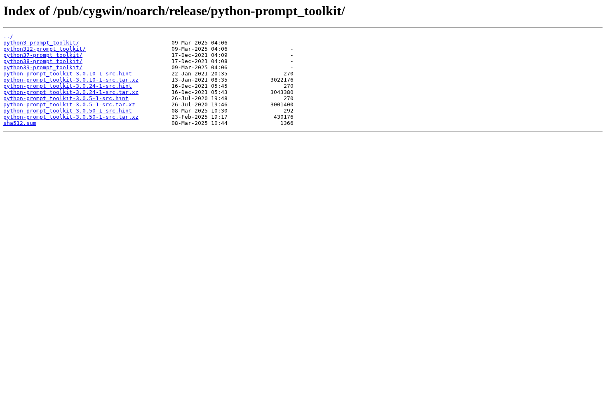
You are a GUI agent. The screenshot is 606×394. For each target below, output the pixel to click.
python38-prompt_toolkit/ (42, 61)
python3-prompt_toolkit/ (41, 43)
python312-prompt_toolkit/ (44, 49)
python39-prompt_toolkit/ (42, 67)
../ (8, 36)
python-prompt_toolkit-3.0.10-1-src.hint (67, 73)
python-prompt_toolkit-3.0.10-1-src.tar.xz (71, 80)
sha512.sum (19, 123)
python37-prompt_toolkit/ (42, 55)
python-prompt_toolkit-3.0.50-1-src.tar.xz (71, 117)
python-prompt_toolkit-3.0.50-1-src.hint (67, 111)
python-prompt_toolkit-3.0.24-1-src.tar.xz (71, 92)
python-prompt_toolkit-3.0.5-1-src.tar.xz (69, 104)
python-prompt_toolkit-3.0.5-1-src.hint (66, 98)
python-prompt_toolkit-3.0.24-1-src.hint (67, 86)
